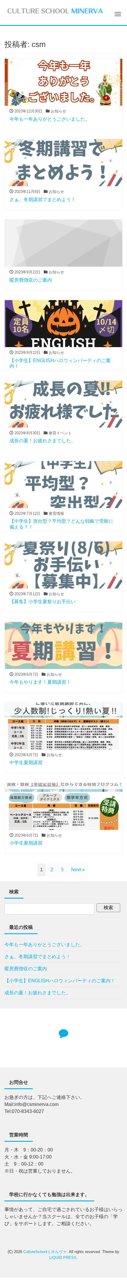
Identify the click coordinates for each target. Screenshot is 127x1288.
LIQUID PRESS (62, 1257)
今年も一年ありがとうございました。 (44, 944)
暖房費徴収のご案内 (25, 968)
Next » (78, 869)
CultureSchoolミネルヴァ (44, 1252)
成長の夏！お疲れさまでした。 (37, 992)
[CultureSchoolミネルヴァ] (55, 10)
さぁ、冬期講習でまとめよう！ (37, 956)
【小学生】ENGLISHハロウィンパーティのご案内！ (59, 980)
